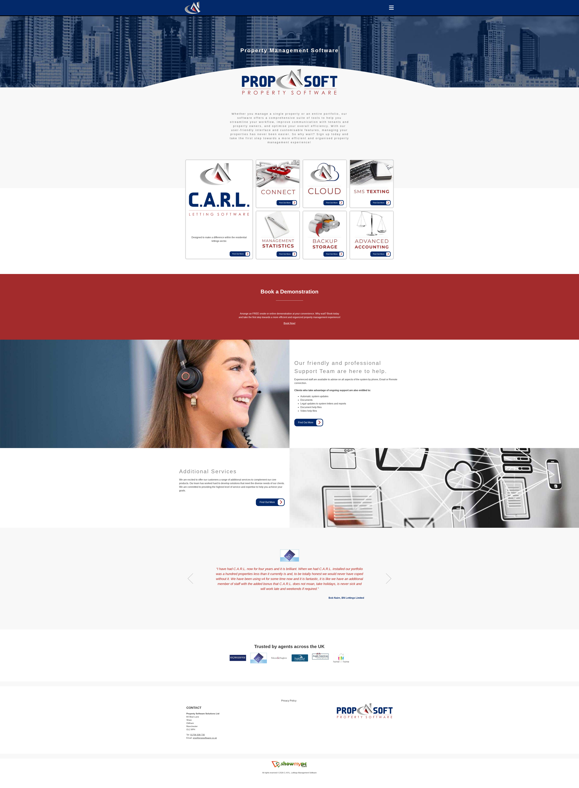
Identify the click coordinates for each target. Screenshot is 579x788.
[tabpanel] (289, 50)
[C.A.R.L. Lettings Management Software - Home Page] (192, 7)
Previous (190, 578)
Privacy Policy (288, 700)
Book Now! (289, 323)
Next (388, 578)
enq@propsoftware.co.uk (205, 738)
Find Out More (238, 254)
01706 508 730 (197, 735)
